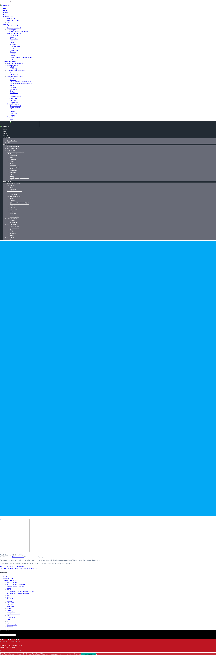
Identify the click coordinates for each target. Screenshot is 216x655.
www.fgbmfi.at (15, 641)
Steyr (11, 91)
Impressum (10, 651)
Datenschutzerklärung (90, 654)
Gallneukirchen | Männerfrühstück (21, 84)
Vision (5, 12)
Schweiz (12, 54)
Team (8, 22)
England (12, 43)
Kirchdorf (13, 85)
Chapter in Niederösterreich (16, 71)
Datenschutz (19, 651)
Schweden (13, 52)
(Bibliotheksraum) (18, 557)
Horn (11, 72)
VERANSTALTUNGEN (10, 580)
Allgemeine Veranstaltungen (16, 586)
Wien (11, 119)
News (5, 10)
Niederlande (14, 50)
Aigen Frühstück (15, 108)
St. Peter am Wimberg (14, 614)
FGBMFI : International (14, 33)
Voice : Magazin (12, 30)
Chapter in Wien (12, 117)
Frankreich (13, 44)
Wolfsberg (13, 69)
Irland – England (15, 46)
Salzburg (13, 100)
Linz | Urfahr (14, 89)
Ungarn (12, 56)
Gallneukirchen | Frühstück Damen (21, 82)
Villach (12, 67)
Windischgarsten (15, 96)
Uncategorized (8, 578)
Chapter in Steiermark (14, 104)
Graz (11, 109)
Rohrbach (13, 115)
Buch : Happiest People (14, 28)
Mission (6, 14)
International (14, 35)
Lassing (12, 111)
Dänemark (13, 41)
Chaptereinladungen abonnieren (17, 31)
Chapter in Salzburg (13, 98)
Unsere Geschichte (13, 20)
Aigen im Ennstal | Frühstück (16, 584)
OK (82, 654)
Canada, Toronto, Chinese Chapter (21, 57)
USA (11, 59)
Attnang (12, 78)
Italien (12, 48)
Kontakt (2, 651)
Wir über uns (8, 16)
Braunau (13, 80)
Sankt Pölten (14, 74)
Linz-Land (13, 87)
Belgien (12, 37)
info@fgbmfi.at (4, 641)
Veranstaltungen (9, 61)
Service (6, 24)
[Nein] (96, 654)
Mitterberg (13, 113)
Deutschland (14, 39)
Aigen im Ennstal (15, 106)
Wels (11, 95)
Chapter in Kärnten (13, 65)
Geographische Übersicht (15, 63)
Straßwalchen (14, 102)
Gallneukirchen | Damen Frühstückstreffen (20, 591)
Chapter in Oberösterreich (15, 76)
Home (5, 8)
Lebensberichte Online (14, 26)
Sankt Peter (14, 93)
